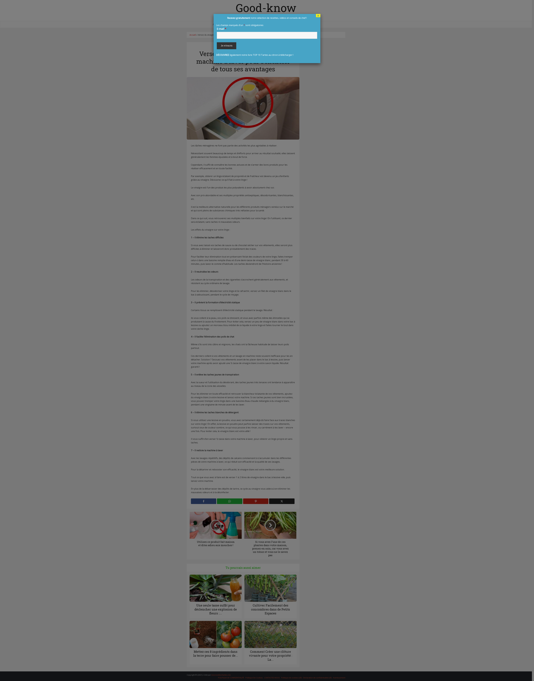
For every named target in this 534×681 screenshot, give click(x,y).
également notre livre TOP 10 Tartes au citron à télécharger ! (261, 36)
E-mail (221, 28)
